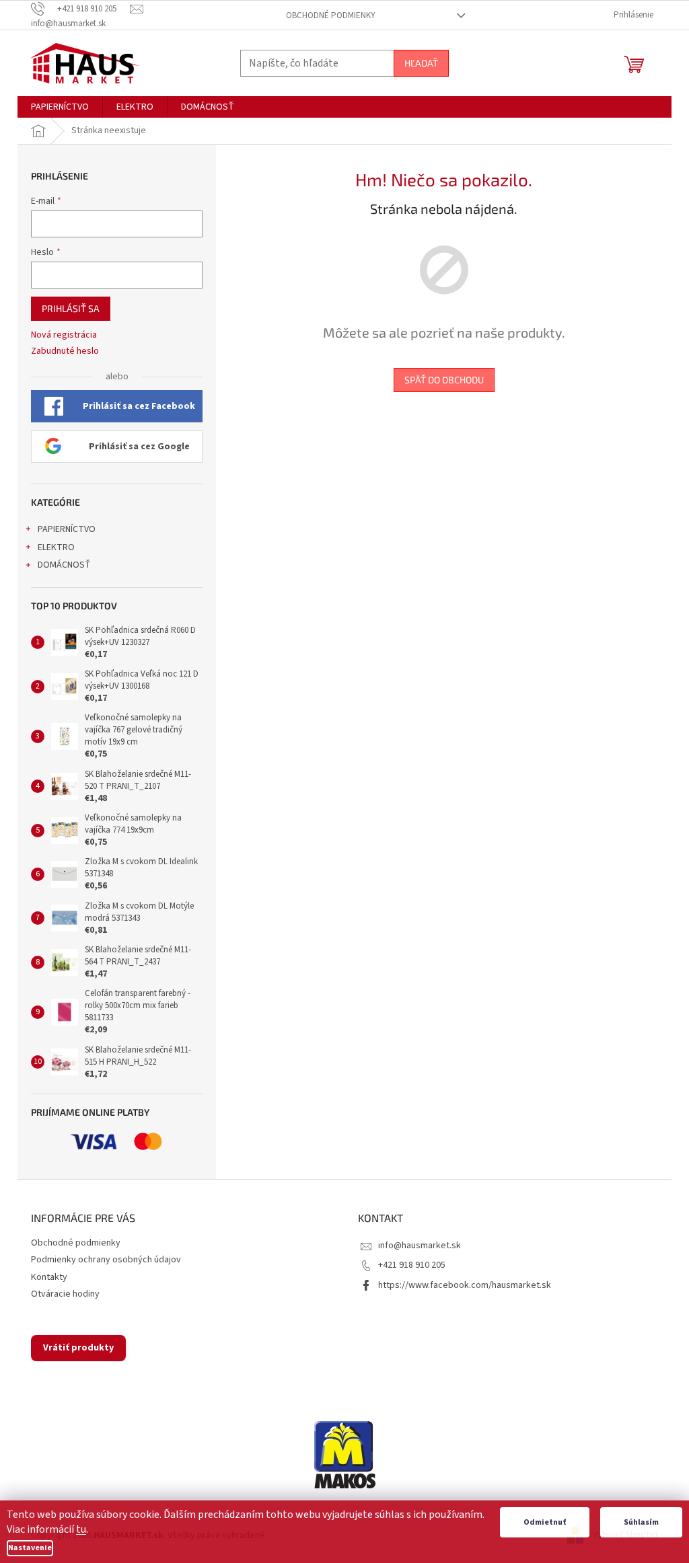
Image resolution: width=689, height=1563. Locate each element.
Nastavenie (30, 1548)
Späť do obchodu (444, 379)
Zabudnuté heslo (65, 351)
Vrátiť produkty (78, 1348)
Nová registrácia (64, 335)
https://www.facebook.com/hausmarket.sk (464, 1285)
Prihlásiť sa (71, 308)
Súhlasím (641, 1522)
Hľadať (421, 63)
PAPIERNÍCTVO (67, 529)
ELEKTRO (56, 547)
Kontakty (49, 1277)
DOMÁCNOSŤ (64, 565)
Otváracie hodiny (65, 1294)
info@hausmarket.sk (419, 1245)
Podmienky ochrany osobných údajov (106, 1259)
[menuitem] (59, 107)
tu (81, 1529)
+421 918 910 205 (411, 1265)
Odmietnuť (544, 1522)
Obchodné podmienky (330, 15)
